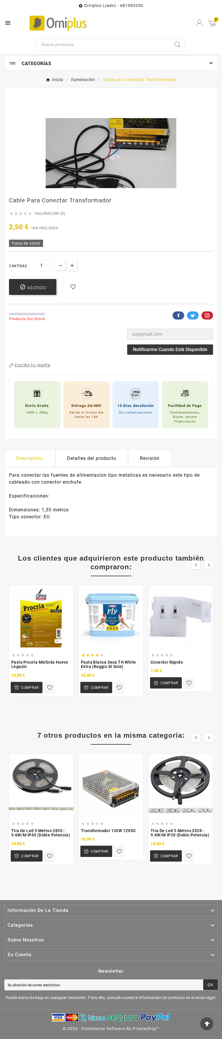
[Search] (177, 44)
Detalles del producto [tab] (91, 458)
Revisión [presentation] (150, 458)
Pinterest (207, 315)
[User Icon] (199, 23)
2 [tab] (111, 186)
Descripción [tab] (29, 458)
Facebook (178, 315)
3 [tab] (117, 186)
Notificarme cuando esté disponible (170, 349)
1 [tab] (105, 186)
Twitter (193, 315)
